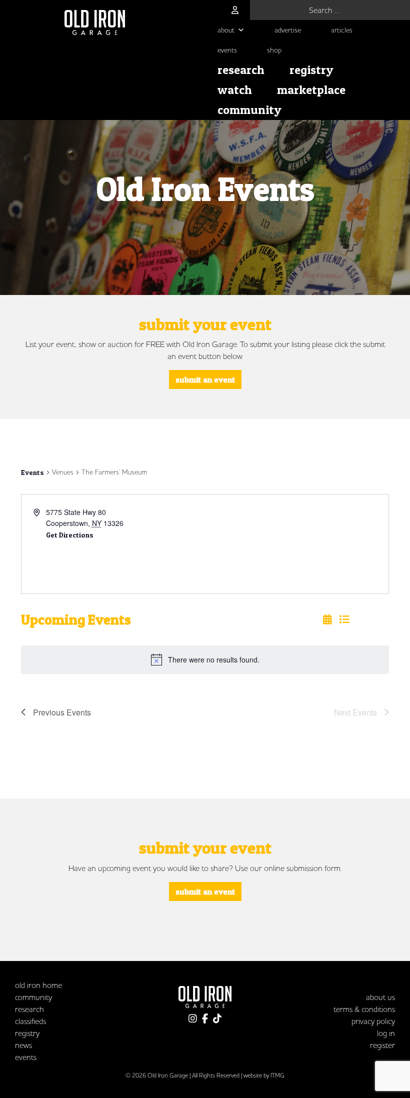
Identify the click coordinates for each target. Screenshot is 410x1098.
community (250, 109)
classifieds (30, 1021)
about (226, 30)
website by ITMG (264, 1075)
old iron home (38, 985)
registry (312, 69)
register (382, 1045)
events (227, 50)
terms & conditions (364, 1009)
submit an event (205, 379)
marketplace (311, 89)
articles (341, 30)
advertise (287, 30)
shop (274, 50)
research (241, 69)
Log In (386, 1033)
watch (235, 89)
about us (380, 997)
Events (32, 472)
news (23, 1045)
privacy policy (373, 1021)
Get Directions (70, 534)
